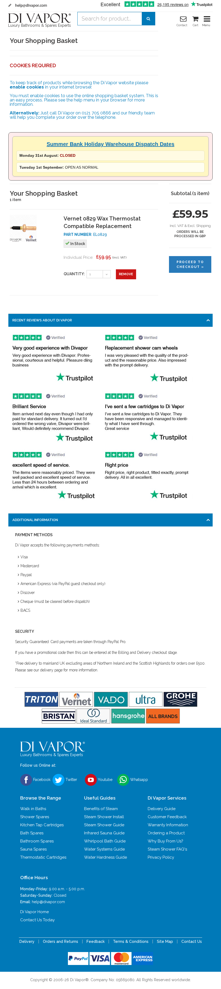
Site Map (165, 941)
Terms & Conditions (131, 941)
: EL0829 (85, 234)
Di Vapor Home (34, 911)
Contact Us (191, 941)
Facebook (41, 779)
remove (126, 274)
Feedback (96, 941)
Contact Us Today (37, 919)
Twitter (70, 779)
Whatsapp (138, 779)
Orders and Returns (60, 941)
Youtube (104, 779)
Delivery (26, 941)
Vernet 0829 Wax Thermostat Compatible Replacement (102, 222)
